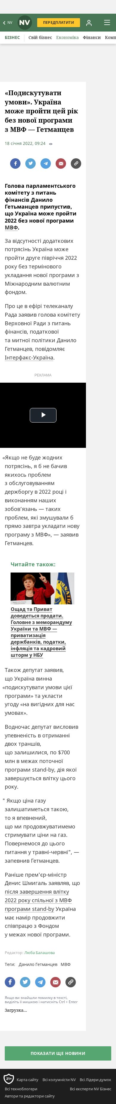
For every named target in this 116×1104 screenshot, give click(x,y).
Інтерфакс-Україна (29, 357)
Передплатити (58, 22)
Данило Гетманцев (38, 964)
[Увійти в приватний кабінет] (89, 23)
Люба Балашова (39, 952)
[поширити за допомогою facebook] (15, 163)
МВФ (11, 227)
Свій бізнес (40, 37)
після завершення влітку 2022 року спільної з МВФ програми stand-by (38, 900)
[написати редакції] (61, 163)
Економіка (67, 37)
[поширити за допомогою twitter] (30, 163)
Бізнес (12, 37)
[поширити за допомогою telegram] (45, 163)
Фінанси (92, 37)
